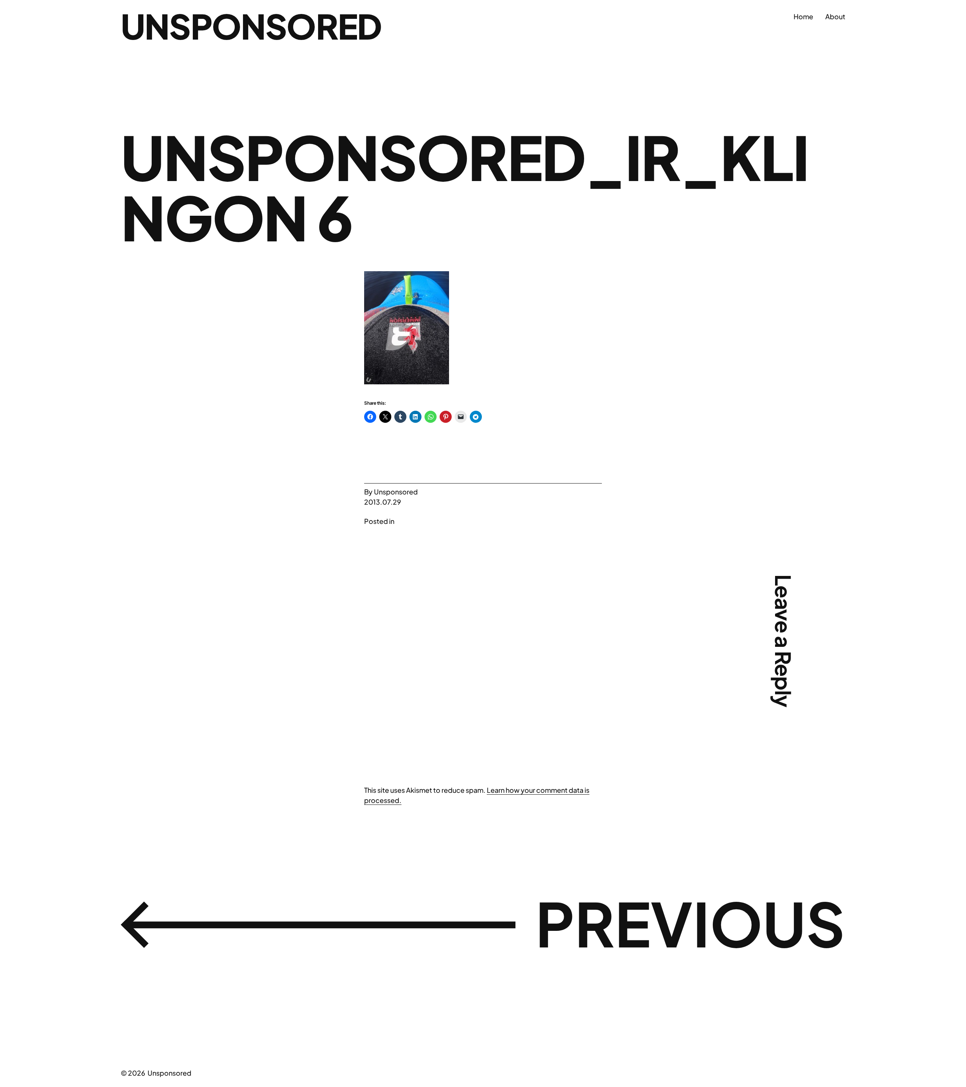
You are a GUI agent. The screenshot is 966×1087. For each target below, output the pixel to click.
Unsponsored (251, 26)
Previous (690, 923)
